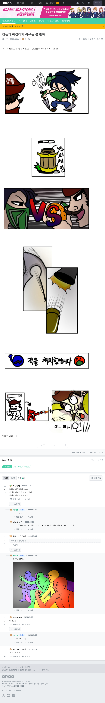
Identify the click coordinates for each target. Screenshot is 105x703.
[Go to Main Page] (7, 3)
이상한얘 (16, 485)
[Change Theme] (83, 3)
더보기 (27, 499)
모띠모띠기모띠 (19, 649)
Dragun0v (17, 617)
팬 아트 (5, 39)
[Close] (103, 26)
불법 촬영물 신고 (27, 669)
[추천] (5, 486)
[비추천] (5, 493)
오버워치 (66, 20)
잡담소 (41, 20)
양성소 (33, 20)
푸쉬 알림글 (7, 467)
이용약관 (6, 667)
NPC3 (15, 509)
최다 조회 (17, 467)
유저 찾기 (23, 20)
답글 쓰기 (16, 499)
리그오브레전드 (8, 20)
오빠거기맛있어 (19, 536)
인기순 (6, 478)
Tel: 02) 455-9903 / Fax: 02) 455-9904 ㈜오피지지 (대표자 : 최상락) (25, 684)
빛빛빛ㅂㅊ (17, 522)
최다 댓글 (27, 467)
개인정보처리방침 (21, 667)
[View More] (69, 3)
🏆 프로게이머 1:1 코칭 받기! (11, 26)
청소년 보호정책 (9, 669)
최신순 (13, 478)
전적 (22, 3)
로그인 (97, 3)
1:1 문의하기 (44, 669)
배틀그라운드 (53, 20)
